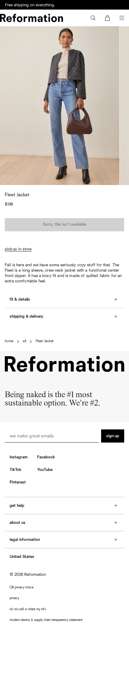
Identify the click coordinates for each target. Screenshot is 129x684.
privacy (14, 598)
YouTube (44, 470)
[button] (93, 18)
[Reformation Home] (31, 18)
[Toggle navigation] (121, 18)
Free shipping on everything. (30, 5)
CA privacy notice (22, 587)
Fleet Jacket (45, 341)
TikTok (15, 470)
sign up (112, 436)
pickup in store (18, 249)
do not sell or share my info (28, 609)
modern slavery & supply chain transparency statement (46, 620)
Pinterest (18, 482)
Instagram (19, 457)
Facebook (46, 457)
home (9, 341)
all (24, 341)
